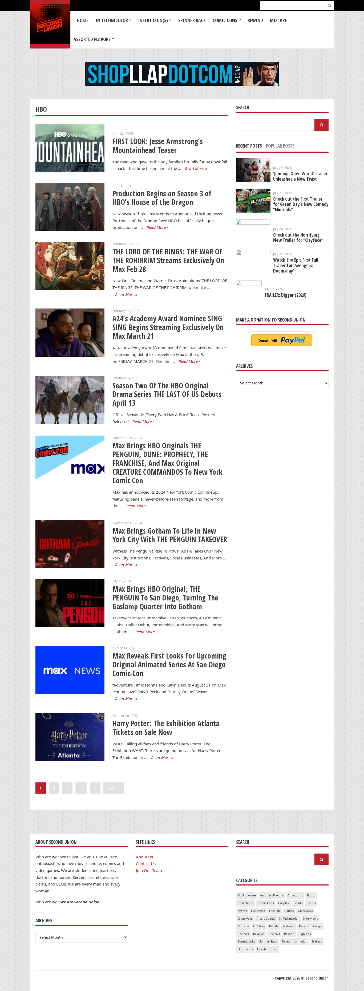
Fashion (274, 911)
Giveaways (305, 911)
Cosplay (283, 903)
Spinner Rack (192, 20)
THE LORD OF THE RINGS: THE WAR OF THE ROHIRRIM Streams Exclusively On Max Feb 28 (168, 260)
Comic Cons (225, 20)
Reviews (243, 934)
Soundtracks (246, 941)
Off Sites (259, 926)
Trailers (317, 941)
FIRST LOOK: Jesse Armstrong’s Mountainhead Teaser (157, 145)
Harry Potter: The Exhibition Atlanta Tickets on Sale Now (165, 727)
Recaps (304, 926)
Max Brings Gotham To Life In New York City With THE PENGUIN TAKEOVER (169, 535)
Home (82, 20)
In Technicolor (112, 20)
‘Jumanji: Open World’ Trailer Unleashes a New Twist (300, 176)
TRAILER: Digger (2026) (285, 295)
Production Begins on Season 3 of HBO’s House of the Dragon (161, 197)
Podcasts (288, 926)
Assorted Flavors (92, 39)
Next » (113, 788)
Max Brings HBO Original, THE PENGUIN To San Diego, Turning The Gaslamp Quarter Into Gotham (165, 597)
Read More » (196, 168)
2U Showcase (247, 895)
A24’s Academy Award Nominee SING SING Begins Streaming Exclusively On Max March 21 (168, 327)
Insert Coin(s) (153, 20)
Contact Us (146, 863)
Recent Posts (249, 146)
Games (289, 911)
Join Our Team (149, 870)
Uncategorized (267, 949)
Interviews (310, 918)
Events (297, 903)
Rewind (255, 20)
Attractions (295, 895)
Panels (273, 926)
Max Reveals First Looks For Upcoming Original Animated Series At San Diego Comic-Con (169, 664)
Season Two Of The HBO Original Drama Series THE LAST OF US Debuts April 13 (166, 394)
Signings (305, 934)
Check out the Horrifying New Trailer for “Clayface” (298, 237)
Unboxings (245, 949)
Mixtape (278, 20)
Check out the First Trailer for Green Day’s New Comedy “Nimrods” (301, 204)
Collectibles (245, 903)
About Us (144, 856)
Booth (311, 895)
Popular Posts (280, 146)
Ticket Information (295, 941)
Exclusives (258, 911)
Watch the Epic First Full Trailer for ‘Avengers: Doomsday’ (295, 265)
